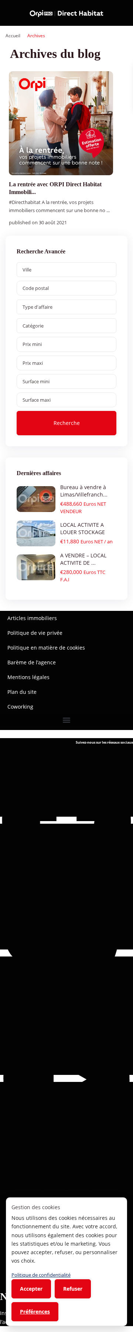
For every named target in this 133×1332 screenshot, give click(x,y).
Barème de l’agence (31, 662)
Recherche (67, 422)
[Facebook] (66, 820)
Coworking (20, 706)
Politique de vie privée (34, 632)
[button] (66, 720)
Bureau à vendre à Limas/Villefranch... (84, 491)
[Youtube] (66, 1078)
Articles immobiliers (32, 618)
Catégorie (33, 325)
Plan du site (22, 691)
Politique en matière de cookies (46, 647)
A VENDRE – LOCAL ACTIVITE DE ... (83, 559)
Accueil (13, 35)
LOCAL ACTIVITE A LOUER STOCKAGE (82, 528)
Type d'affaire (37, 307)
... (108, 210)
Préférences (35, 1311)
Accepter (31, 1288)
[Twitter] (66, 952)
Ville (27, 269)
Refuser (72, 1288)
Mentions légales (28, 677)
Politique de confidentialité (41, 1275)
